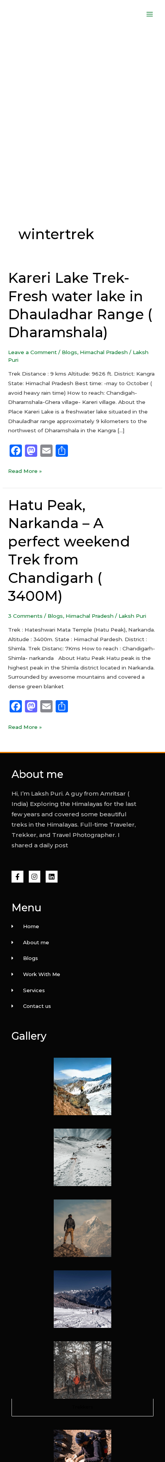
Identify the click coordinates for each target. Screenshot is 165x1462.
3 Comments (25, 616)
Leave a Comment (32, 352)
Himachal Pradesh (104, 352)
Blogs (69, 352)
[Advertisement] (82, 114)
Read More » (25, 470)
